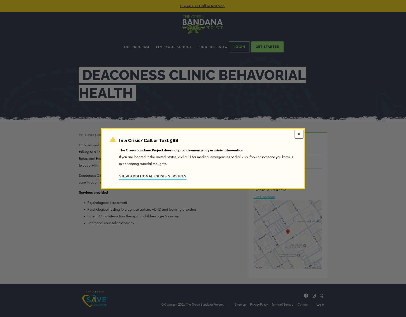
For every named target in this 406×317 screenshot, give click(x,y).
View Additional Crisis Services (153, 176)
